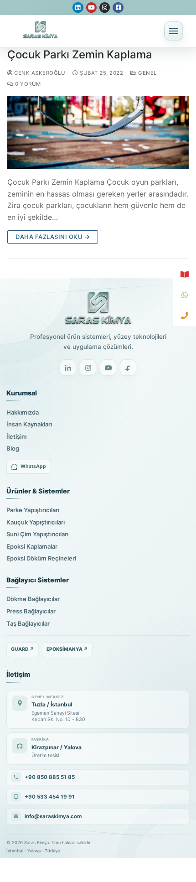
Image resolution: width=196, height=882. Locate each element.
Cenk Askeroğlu (39, 73)
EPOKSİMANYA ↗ (67, 649)
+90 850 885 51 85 (50, 777)
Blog (12, 448)
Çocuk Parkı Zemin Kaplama (79, 54)
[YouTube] (108, 367)
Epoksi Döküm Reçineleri (41, 558)
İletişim (16, 436)
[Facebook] (128, 367)
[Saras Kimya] (98, 308)
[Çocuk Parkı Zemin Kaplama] (98, 132)
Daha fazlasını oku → (52, 236)
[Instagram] (88, 367)
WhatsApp (33, 466)
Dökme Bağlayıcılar (33, 598)
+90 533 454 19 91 (50, 797)
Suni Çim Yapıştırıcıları (37, 534)
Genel (147, 73)
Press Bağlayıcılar (31, 611)
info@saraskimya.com (53, 816)
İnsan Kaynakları (29, 424)
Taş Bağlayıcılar (28, 623)
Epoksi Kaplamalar (31, 546)
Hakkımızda (22, 412)
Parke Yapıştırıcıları (32, 510)
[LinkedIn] (68, 367)
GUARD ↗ (22, 649)
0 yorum (27, 84)
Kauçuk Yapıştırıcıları (35, 522)
